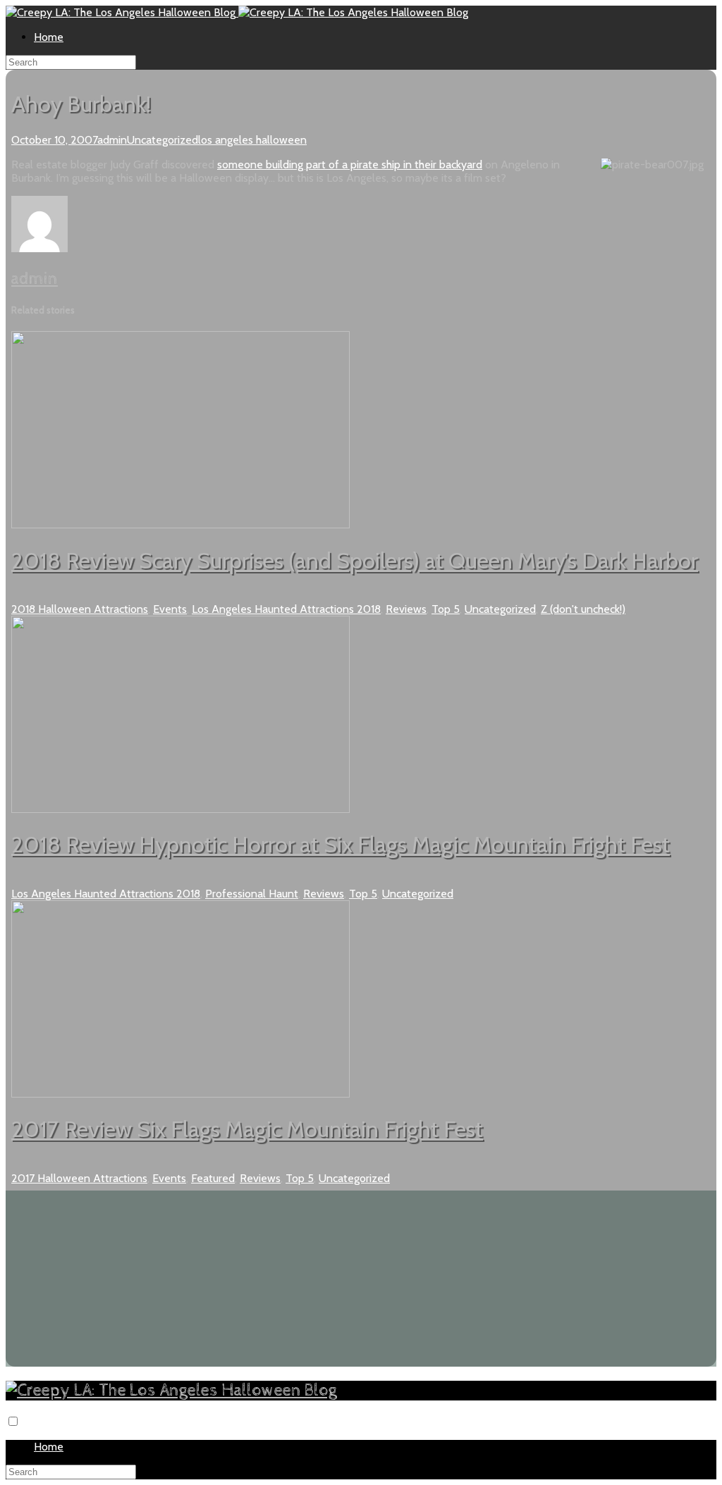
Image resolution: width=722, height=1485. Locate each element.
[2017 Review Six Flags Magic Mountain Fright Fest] (180, 1093)
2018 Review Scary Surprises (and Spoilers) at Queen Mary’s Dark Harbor (354, 560)
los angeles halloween (252, 140)
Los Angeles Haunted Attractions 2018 (286, 609)
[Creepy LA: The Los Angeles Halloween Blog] (122, 12)
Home (48, 37)
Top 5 (446, 609)
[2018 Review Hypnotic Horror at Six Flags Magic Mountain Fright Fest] (180, 809)
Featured (213, 1178)
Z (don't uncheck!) (583, 609)
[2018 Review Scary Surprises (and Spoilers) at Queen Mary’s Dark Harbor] (180, 524)
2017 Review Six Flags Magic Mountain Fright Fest (247, 1129)
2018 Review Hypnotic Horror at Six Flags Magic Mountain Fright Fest (340, 844)
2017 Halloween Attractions (79, 1178)
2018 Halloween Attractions (79, 609)
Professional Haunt (251, 893)
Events (170, 609)
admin (112, 140)
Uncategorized (162, 140)
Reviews (406, 609)
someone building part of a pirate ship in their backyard (349, 164)
